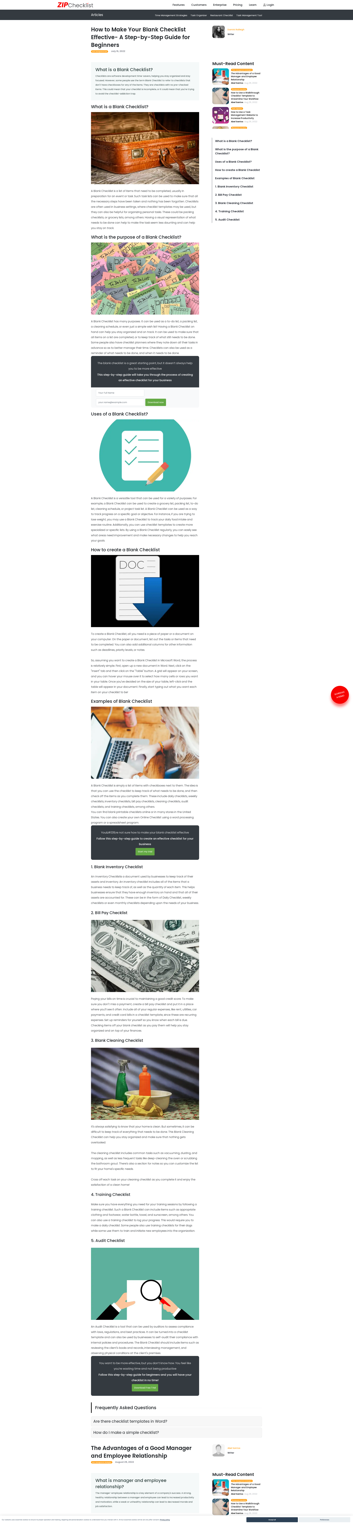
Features (179, 5)
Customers (199, 5)
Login (270, 5)
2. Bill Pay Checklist (228, 195)
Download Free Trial (145, 1387)
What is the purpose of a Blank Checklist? (236, 151)
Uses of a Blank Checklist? (233, 162)
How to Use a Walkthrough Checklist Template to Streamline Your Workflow (245, 95)
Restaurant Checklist (221, 15)
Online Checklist (150, 817)
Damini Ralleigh (236, 29)
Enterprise (220, 5)
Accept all (272, 1520)
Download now (156, 402)
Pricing (237, 5)
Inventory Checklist (107, 876)
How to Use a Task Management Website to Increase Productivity (244, 115)
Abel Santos (234, 1448)
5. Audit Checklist (227, 220)
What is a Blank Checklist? (233, 141)
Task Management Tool (249, 15)
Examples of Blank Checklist (235, 178)
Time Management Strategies (171, 15)
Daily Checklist (172, 898)
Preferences (324, 1520)
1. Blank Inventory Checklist (234, 186)
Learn (252, 5)
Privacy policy (165, 1520)
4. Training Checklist (229, 211)
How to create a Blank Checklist (237, 170)
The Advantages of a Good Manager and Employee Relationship (245, 76)
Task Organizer (199, 15)
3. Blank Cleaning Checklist (234, 203)
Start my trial (145, 851)
